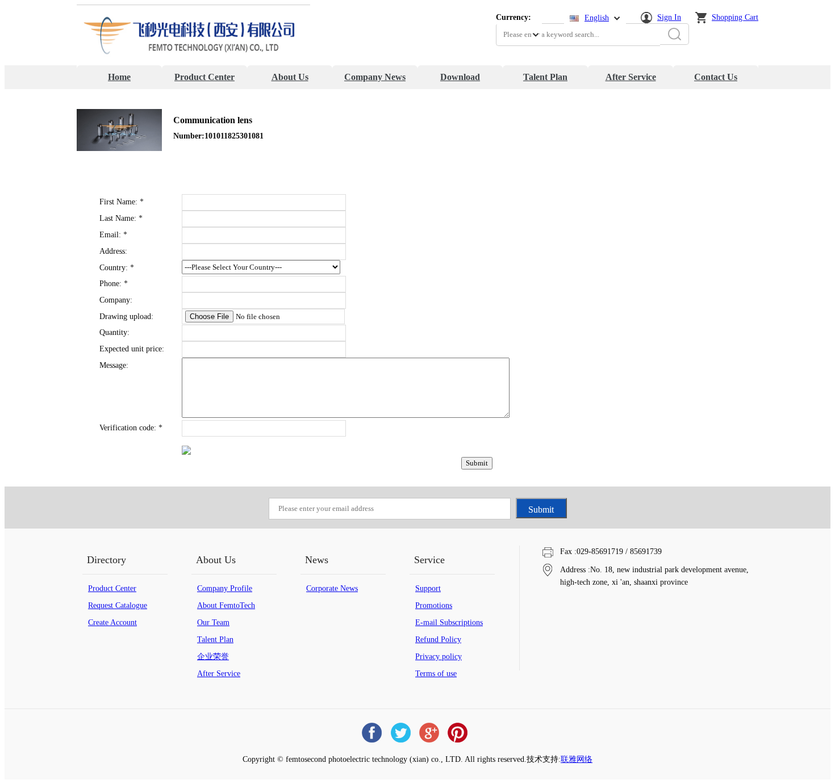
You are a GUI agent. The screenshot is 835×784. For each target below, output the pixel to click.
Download (460, 77)
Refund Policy (438, 639)
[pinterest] (457, 733)
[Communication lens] (119, 148)
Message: (113, 365)
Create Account (112, 622)
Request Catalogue (117, 605)
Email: (113, 234)
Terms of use (436, 673)
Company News (375, 77)
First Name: (121, 202)
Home (119, 77)
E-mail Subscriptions (449, 622)
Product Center (204, 77)
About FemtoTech (226, 605)
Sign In (669, 17)
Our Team (213, 622)
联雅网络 (576, 759)
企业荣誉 (213, 656)
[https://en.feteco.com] (193, 62)
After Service (631, 77)
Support (428, 588)
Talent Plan (545, 77)
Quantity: (114, 332)
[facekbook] (372, 733)
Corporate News (332, 588)
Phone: (113, 283)
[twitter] (400, 733)
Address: (113, 251)
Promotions (433, 605)
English (596, 18)
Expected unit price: (131, 349)
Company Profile (224, 588)
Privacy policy (438, 656)
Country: (116, 267)
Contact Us (715, 77)
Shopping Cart (735, 17)
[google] (429, 733)
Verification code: (130, 428)
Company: (115, 300)
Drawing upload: (126, 316)
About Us (290, 77)
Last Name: (121, 218)
